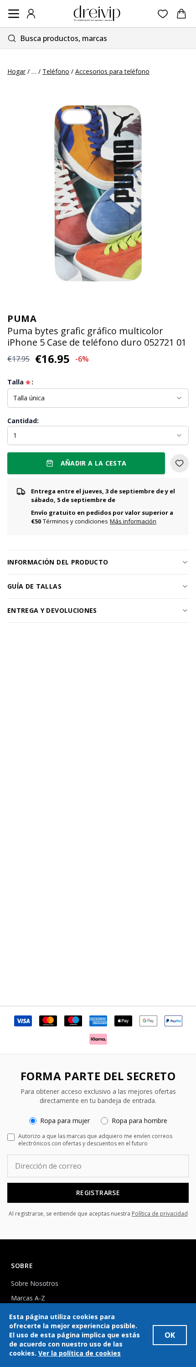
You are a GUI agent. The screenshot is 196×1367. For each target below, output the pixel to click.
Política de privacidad (160, 1213)
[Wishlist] (163, 14)
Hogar (16, 71)
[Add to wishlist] (179, 463)
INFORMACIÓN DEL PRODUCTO (57, 562)
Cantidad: (23, 420)
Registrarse (98, 1192)
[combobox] (98, 38)
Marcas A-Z (28, 1298)
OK (170, 1335)
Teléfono (55, 71)
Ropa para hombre (139, 1120)
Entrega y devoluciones (52, 610)
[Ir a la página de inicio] (97, 14)
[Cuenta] (31, 14)
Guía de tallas (34, 586)
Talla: (20, 382)
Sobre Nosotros (34, 1283)
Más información (133, 521)
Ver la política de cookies (79, 1353)
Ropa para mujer (65, 1120)
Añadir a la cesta (94, 463)
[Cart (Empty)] (181, 14)
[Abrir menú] (13, 13)
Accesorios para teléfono (112, 71)
